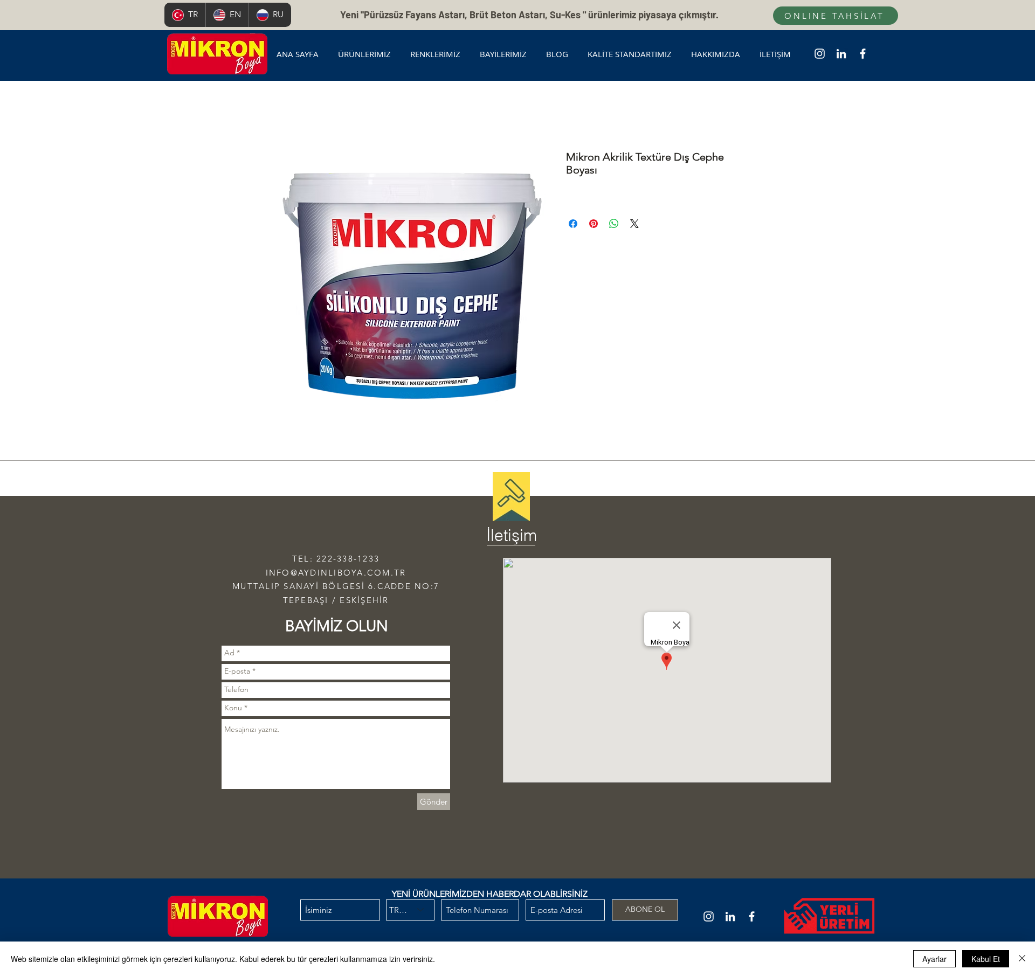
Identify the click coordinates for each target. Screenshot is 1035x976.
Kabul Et (985, 958)
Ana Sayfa (296, 111)
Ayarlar (934, 958)
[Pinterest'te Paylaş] (593, 223)
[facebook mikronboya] (863, 53)
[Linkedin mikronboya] (841, 53)
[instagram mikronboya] (819, 53)
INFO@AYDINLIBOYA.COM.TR (336, 572)
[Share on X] (634, 223)
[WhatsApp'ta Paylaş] (614, 223)
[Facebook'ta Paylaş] (573, 223)
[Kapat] (1022, 958)
